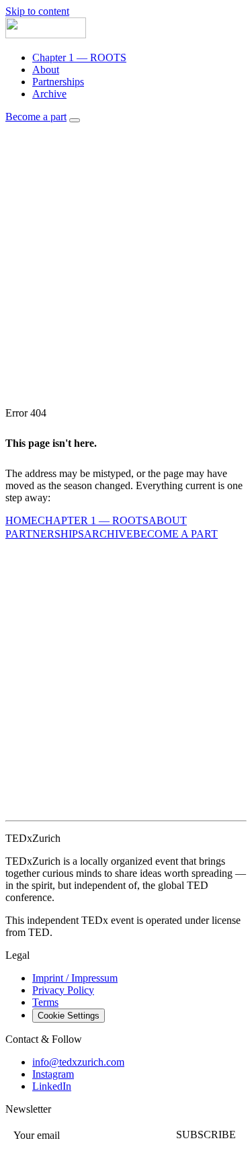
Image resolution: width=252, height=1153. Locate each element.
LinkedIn (51, 1086)
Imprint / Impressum (75, 978)
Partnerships (58, 81)
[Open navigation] (74, 120)
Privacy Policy (63, 990)
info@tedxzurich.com (78, 1062)
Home (21, 520)
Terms (45, 1002)
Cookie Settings (68, 1016)
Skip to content (37, 11)
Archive (49, 93)
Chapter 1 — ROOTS (79, 57)
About (45, 69)
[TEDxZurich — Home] (45, 34)
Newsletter (28, 1109)
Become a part (36, 116)
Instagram (53, 1074)
